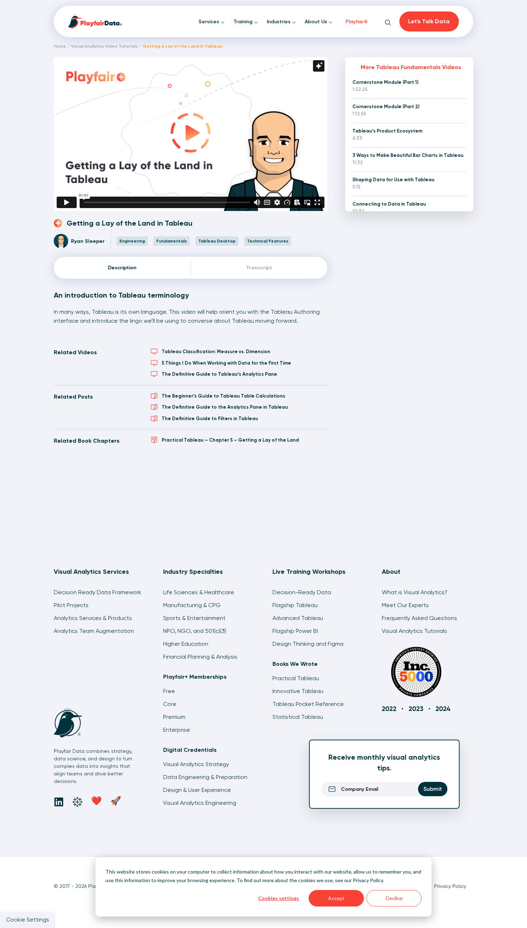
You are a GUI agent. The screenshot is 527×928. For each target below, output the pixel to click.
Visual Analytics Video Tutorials (104, 46)
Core (169, 704)
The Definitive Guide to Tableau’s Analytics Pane (219, 374)
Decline (394, 898)
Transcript (259, 268)
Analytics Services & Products (93, 618)
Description (122, 268)
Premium (174, 716)
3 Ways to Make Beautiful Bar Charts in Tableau (408, 155)
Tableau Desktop (217, 241)
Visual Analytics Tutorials (414, 631)
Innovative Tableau (297, 691)
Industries (279, 22)
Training (243, 22)
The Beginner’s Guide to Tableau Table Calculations (223, 396)
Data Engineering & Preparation (205, 777)
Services (209, 22)
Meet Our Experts (405, 605)
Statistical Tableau (297, 716)
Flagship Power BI (295, 631)
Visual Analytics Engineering (199, 802)
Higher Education (185, 643)
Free (169, 691)
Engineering (132, 241)
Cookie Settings (27, 919)
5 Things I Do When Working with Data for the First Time (226, 363)
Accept (336, 898)
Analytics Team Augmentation (94, 631)
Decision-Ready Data (301, 592)
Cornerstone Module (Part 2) (385, 106)
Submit (432, 788)
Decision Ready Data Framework (97, 592)
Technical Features (267, 241)
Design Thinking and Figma (307, 643)
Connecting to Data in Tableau (389, 204)
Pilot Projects (71, 605)
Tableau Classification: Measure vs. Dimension (216, 351)
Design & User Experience (197, 790)
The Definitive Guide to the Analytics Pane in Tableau (225, 407)
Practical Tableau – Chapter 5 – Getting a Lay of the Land (230, 440)
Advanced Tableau (297, 618)
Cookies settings (278, 898)
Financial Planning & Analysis (200, 656)
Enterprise (176, 729)
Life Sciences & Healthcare (198, 592)
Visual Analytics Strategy (196, 764)
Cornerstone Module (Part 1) (385, 82)
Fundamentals (171, 241)
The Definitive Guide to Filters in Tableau (210, 418)
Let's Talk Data (429, 21)
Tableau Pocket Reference (308, 704)
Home (60, 46)
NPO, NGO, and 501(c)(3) (194, 631)
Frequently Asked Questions (419, 618)
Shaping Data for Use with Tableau (393, 179)
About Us (316, 22)
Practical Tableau (295, 678)
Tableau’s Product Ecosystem (387, 131)
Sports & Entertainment (194, 618)
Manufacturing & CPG (191, 605)
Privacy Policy (368, 880)
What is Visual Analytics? (414, 592)
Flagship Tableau (295, 605)
